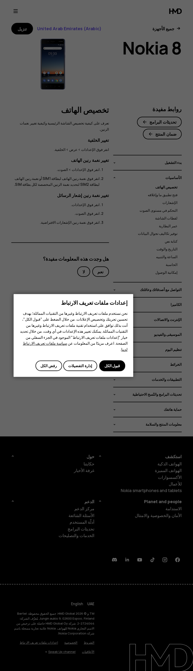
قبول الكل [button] (112, 365)
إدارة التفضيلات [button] (80, 365)
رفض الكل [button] (48, 365)
